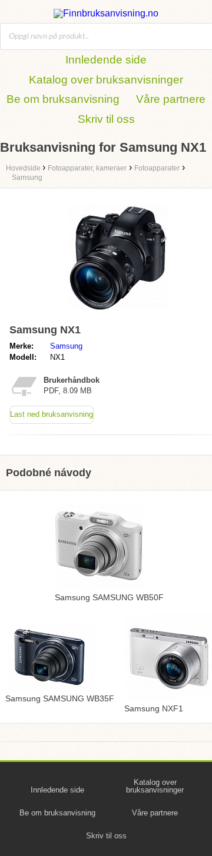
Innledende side (106, 60)
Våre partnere (171, 99)
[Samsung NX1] (117, 314)
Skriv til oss (106, 119)
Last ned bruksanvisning (51, 414)
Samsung (66, 346)
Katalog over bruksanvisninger (106, 79)
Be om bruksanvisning (63, 99)
